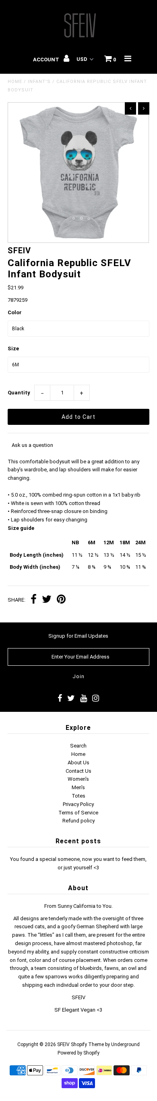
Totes (78, 796)
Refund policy (78, 821)
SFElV (63, 1044)
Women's (78, 779)
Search (78, 746)
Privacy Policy (78, 804)
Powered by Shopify (78, 1053)
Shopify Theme (87, 1044)
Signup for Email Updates (78, 636)
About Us (78, 763)
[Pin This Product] (61, 600)
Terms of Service (78, 813)
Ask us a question (32, 445)
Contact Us (78, 771)
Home (15, 81)
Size (13, 348)
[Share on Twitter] (47, 600)
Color (15, 312)
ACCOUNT (46, 60)
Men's (78, 787)
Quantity (19, 393)
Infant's (39, 81)
